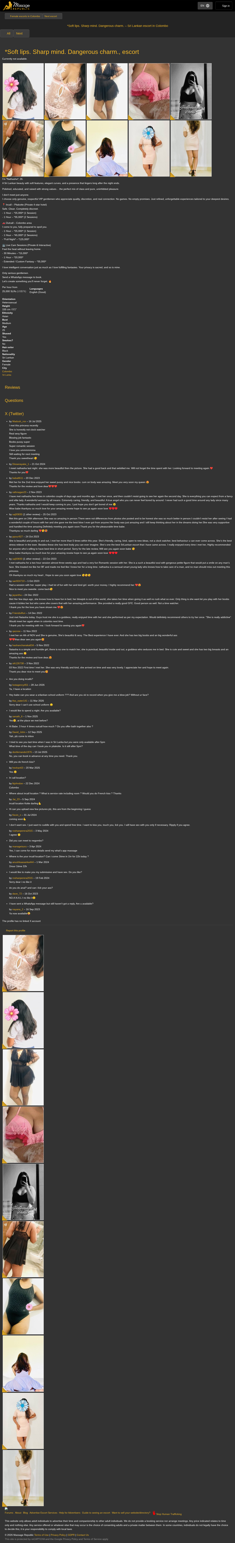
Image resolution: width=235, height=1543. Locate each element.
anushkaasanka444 (23, 862)
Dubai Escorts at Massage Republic (16, 6)
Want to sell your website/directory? (131, 1512)
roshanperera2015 (22, 830)
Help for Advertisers (69, 1512)
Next (19, 33)
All (8, 33)
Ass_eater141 (19, 700)
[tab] (117, 386)
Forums (9, 1512)
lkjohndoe (17, 783)
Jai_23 (16, 799)
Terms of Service (92, 1539)
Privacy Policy (58, 1535)
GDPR (71, 1535)
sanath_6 (17, 716)
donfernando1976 (22, 752)
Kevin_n (16, 815)
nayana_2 (17, 909)
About (18, 1512)
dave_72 (17, 893)
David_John (18, 732)
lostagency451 (20, 684)
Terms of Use (41, 1535)
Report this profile (15, 930)
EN (202, 5)
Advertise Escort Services (43, 1512)
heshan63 (17, 767)
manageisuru (19, 846)
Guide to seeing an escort (96, 1512)
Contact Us (83, 1535)
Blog (25, 1512)
